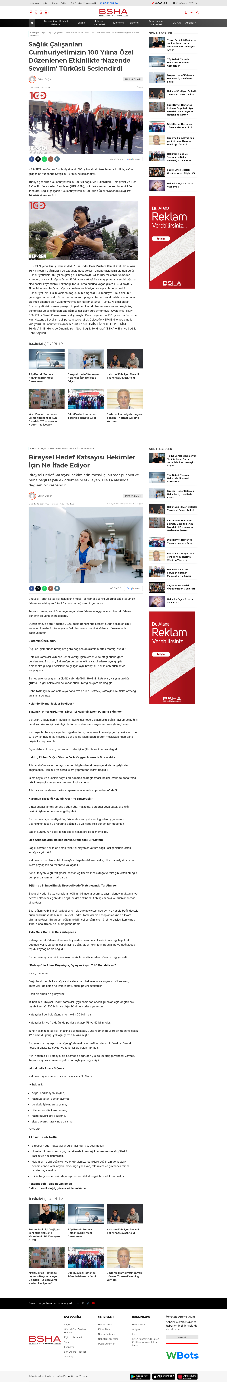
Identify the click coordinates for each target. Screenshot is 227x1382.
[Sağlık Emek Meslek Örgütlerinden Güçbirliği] (157, 176)
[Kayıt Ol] (186, 12)
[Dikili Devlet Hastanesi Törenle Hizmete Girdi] (86, 399)
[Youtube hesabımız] (46, 12)
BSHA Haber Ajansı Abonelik (83, 3)
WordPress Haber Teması (72, 1376)
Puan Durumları (106, 1343)
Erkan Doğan (45, 79)
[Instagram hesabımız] (41, 12)
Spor (66, 1342)
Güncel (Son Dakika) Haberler (56, 23)
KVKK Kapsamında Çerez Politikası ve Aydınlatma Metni (145, 1342)
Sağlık (81, 22)
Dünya (177, 22)
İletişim (45, 3)
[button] (32, 23)
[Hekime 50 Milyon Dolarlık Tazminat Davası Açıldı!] (125, 359)
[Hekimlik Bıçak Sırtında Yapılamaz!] (157, 190)
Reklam (64, 3)
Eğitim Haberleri (99, 23)
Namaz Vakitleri (106, 1334)
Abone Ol (182, 1337)
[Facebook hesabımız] (31, 12)
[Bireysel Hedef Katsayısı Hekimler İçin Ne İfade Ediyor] (86, 359)
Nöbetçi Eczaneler (108, 1339)
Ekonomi (118, 22)
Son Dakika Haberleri (156, 23)
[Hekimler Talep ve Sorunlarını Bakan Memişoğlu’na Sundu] (157, 160)
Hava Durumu (105, 1324)
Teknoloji (133, 22)
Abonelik (190, 22)
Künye (55, 3)
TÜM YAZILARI (133, 79)
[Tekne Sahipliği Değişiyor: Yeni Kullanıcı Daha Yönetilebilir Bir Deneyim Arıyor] (157, 46)
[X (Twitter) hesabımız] (36, 12)
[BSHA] (113, 16)
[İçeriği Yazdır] (57, 159)
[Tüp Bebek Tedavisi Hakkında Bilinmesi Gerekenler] (47, 359)
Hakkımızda (34, 3)
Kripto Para (104, 1329)
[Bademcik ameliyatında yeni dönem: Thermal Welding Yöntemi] (125, 399)
